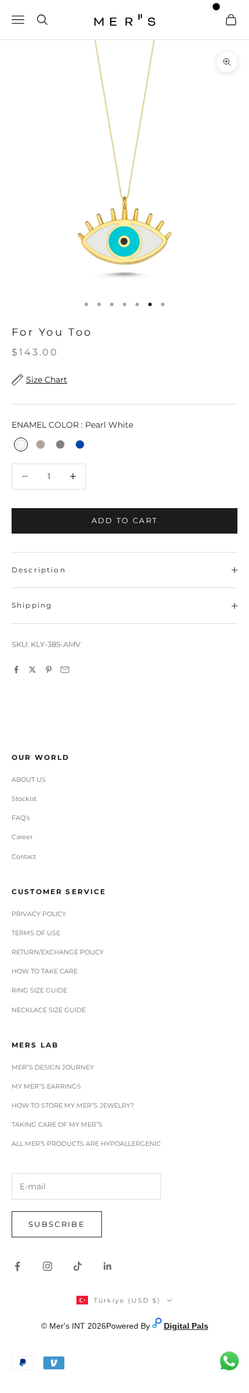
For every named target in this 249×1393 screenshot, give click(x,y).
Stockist (24, 799)
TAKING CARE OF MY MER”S (57, 1124)
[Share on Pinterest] (48, 669)
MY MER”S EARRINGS (46, 1086)
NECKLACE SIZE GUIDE (49, 1010)
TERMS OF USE (36, 933)
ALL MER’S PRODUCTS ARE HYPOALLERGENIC (86, 1144)
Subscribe (56, 1224)
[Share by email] (64, 669)
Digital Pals (186, 1325)
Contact (24, 856)
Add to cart (124, 520)
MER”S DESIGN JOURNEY (53, 1067)
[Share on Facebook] (16, 669)
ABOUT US (29, 779)
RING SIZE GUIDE (39, 990)
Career (22, 837)
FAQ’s (21, 818)
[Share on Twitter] (32, 669)
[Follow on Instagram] (47, 1266)
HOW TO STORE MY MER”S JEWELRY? (73, 1105)
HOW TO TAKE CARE (45, 971)
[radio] (20, 444)
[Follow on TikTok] (77, 1266)
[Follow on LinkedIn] (107, 1266)
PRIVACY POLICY (39, 914)
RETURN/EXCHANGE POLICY (58, 952)
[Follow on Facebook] (17, 1266)
